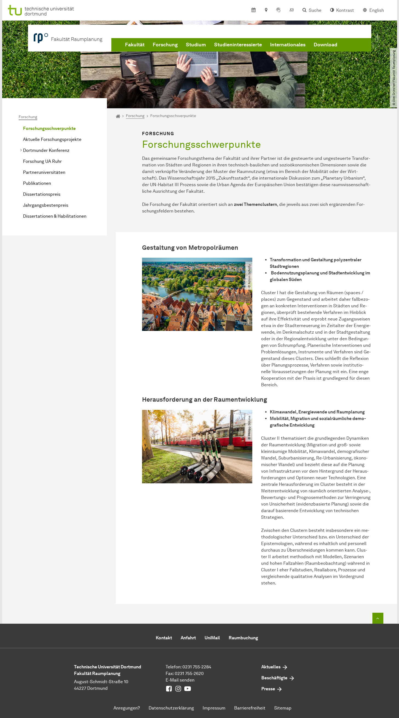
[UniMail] (291, 10)
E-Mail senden (180, 680)
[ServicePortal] (278, 10)
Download (325, 45)
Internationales (287, 45)
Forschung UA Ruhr (42, 161)
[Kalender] (253, 10)
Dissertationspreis (41, 194)
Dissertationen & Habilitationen (54, 216)
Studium (196, 45)
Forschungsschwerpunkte (49, 128)
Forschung (165, 45)
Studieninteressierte (238, 45)
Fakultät (135, 45)
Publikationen (37, 183)
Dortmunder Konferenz (46, 150)
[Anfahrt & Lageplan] (266, 10)
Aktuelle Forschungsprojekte (52, 139)
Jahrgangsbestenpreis (45, 205)
